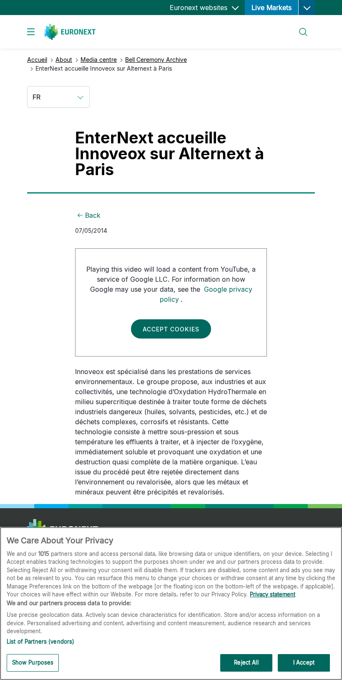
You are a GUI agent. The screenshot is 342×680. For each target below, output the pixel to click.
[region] (171, 603)
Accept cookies (171, 329)
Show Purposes (33, 662)
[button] (306, 7)
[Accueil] (70, 32)
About (63, 59)
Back (93, 215)
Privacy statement (272, 594)
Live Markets (271, 7)
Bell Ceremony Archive (156, 59)
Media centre (98, 59)
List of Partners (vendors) (40, 641)
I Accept (303, 662)
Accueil (37, 59)
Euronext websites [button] (199, 7)
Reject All (246, 662)
